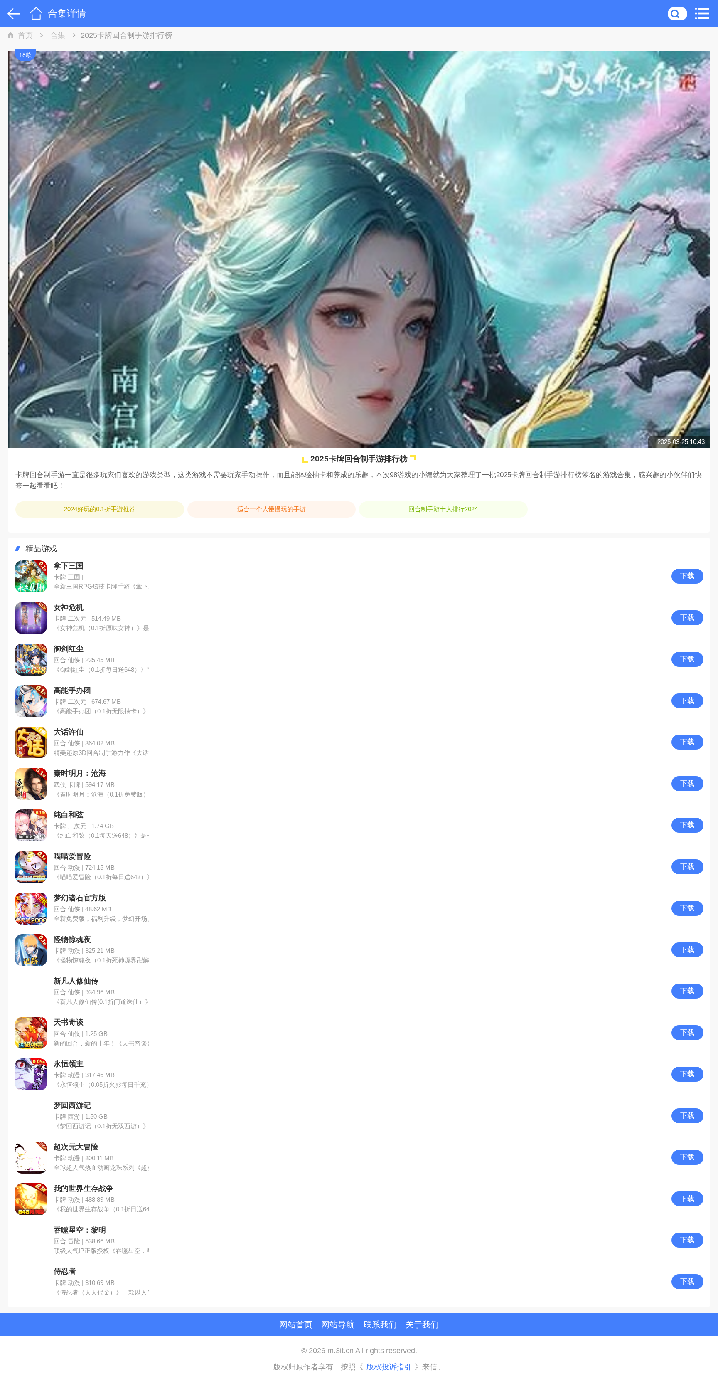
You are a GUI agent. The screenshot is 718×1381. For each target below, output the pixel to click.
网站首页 (295, 1324)
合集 (57, 35)
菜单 (704, 13)
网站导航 (337, 1324)
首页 (36, 13)
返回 (12, 13)
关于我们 (422, 1324)
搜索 (677, 13)
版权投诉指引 (388, 1367)
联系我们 (380, 1324)
